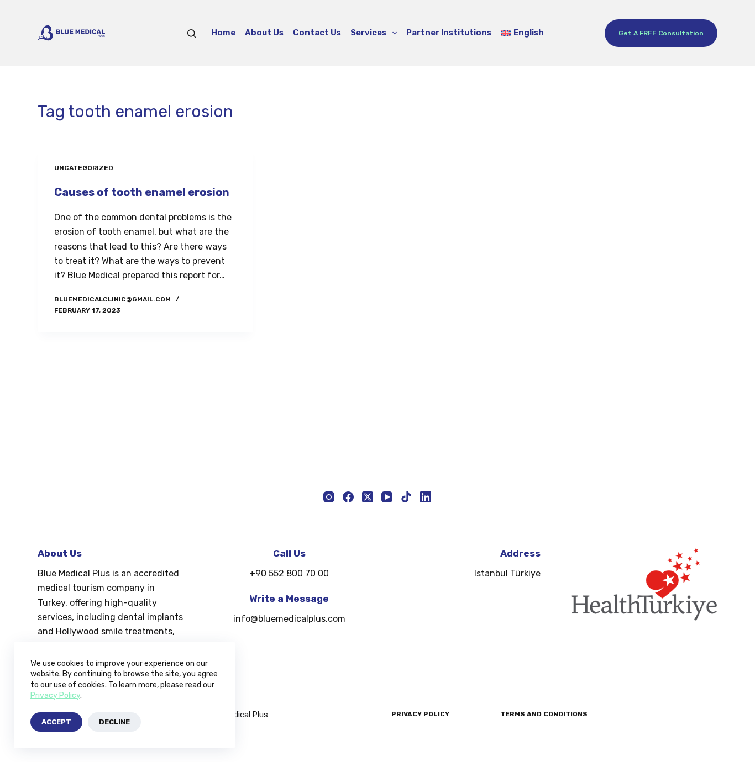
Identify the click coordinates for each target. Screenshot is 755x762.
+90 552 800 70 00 (289, 573)
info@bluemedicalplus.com (289, 618)
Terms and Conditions (544, 714)
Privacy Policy (55, 695)
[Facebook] (348, 496)
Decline (114, 722)
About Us (264, 33)
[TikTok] (406, 496)
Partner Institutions (448, 33)
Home (223, 33)
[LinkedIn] (425, 496)
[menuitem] (522, 33)
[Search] (191, 33)
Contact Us (317, 33)
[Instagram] (328, 496)
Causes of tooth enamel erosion (141, 192)
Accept (56, 722)
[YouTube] (386, 496)
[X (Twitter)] (367, 496)
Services (368, 33)
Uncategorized (83, 168)
